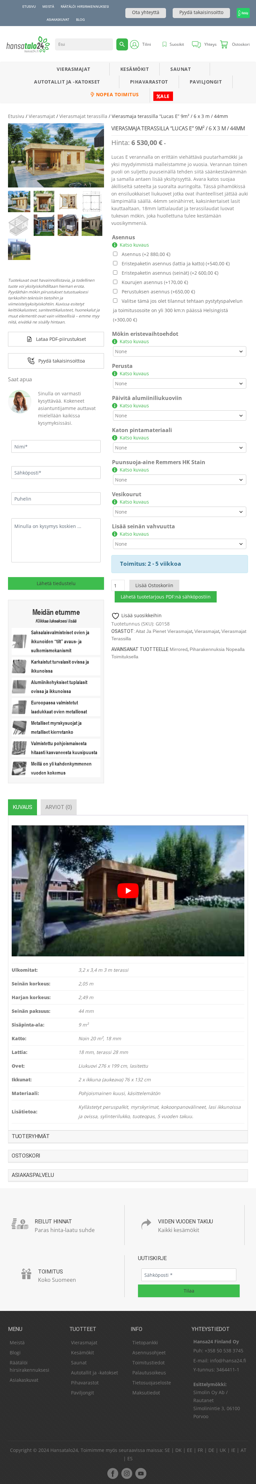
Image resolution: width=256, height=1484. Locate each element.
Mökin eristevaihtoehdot (145, 334)
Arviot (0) (58, 807)
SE (167, 1450)
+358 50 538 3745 (224, 1350)
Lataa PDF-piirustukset (61, 339)
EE (189, 1450)
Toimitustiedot (148, 1362)
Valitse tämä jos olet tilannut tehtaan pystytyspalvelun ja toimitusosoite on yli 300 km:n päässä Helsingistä (178, 310)
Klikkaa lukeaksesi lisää (56, 621)
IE (233, 1450)
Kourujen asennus (155, 282)
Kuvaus (22, 807)
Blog (80, 19)
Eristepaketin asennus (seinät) (170, 273)
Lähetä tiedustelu (56, 583)
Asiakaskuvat (58, 19)
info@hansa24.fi (228, 1360)
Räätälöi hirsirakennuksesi (85, 6)
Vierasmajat (73, 69)
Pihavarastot (149, 82)
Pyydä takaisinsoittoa (61, 361)
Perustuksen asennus (158, 291)
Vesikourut (126, 494)
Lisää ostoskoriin (154, 585)
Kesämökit (134, 69)
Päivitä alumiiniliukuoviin (147, 398)
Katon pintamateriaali (142, 430)
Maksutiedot (146, 1392)
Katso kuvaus (134, 245)
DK (178, 1450)
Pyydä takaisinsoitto (201, 12)
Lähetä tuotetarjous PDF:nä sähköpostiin (166, 596)
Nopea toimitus (116, 94)
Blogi (15, 1352)
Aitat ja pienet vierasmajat (164, 631)
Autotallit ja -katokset (67, 82)
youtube (140, 1473)
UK (223, 1450)
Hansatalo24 (64, 1450)
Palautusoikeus (149, 1372)
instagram (126, 1473)
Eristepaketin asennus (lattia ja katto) (176, 263)
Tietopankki (145, 1342)
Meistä (48, 6)
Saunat (180, 69)
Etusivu (29, 6)
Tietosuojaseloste (151, 1382)
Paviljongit (206, 82)
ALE (165, 96)
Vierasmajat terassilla (83, 116)
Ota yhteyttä (145, 12)
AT (243, 1450)
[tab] (22, 807)
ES (130, 1458)
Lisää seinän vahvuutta (143, 526)
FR (200, 1450)
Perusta (122, 366)
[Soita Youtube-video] (128, 890)
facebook (112, 1473)
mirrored (179, 649)
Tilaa (189, 1291)
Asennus (123, 237)
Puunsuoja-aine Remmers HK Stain (158, 462)
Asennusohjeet (149, 1352)
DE (211, 1450)
